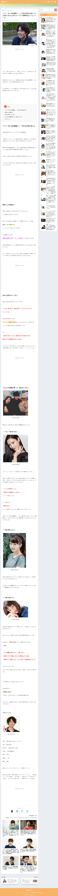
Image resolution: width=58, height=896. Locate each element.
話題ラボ (4, 2)
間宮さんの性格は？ (9, 112)
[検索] (55, 10)
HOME (30, 890)
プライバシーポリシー (26, 892)
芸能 (49, 1)
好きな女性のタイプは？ (10, 114)
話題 (55, 1)
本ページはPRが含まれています (29, 5)
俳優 (36, 815)
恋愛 (36, 817)
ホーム (45, 1)
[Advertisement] (20, 58)
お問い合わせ (39, 892)
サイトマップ (18, 892)
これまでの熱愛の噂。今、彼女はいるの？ (13, 116)
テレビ (17, 817)
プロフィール (7, 119)
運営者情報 (34, 892)
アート (52, 1)
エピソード (12, 817)
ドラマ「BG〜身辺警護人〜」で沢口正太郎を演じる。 (16, 110)
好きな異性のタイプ (27, 817)
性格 (33, 817)
